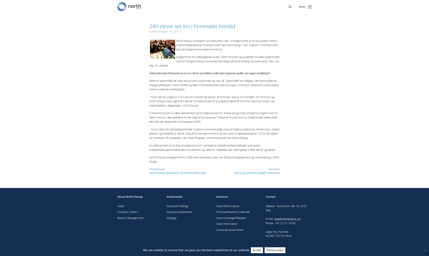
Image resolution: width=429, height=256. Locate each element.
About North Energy (130, 196)
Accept (257, 250)
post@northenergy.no (287, 218)
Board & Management (130, 218)
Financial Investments (179, 212)
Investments (175, 196)
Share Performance (227, 206)
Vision (120, 206)
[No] (424, 250)
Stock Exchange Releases (231, 218)
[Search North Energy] (290, 7)
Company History (127, 212)
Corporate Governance (229, 230)
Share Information (226, 223)
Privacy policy (275, 250)
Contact (270, 196)
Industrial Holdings (177, 206)
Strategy (172, 218)
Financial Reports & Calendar (233, 212)
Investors (222, 196)
